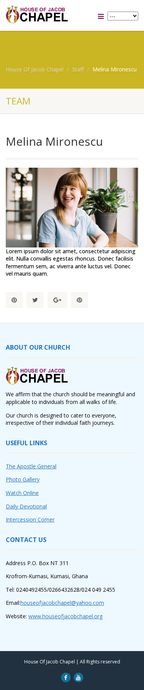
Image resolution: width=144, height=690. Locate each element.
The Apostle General (31, 466)
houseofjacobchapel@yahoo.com (62, 602)
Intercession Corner (30, 519)
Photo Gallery (23, 479)
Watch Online (22, 492)
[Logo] (48, 15)
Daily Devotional (26, 506)
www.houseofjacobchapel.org (65, 616)
